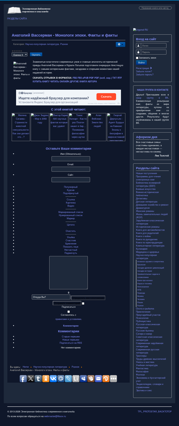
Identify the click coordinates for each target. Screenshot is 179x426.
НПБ (139, 289)
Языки (140, 302)
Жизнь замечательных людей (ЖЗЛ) (152, 216)
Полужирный (70, 186)
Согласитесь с (68, 314)
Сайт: (71, 174)
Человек (141, 299)
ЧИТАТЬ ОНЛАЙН (59, 81)
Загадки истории (144, 270)
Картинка (71, 202)
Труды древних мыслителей (151, 358)
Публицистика (143, 321)
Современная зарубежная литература (149, 345)
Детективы (141, 198)
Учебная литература (146, 365)
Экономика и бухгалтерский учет (150, 379)
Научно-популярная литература (146, 256)
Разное (140, 305)
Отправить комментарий (67, 303)
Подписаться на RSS (71, 342)
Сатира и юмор (144, 333)
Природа (141, 292)
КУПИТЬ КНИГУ (41, 81)
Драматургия (143, 207)
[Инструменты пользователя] (120, 44)
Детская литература (146, 201)
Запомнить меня (147, 57)
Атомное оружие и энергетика (150, 261)
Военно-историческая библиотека (147, 194)
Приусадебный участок (148, 314)
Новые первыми (70, 339)
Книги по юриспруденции (149, 242)
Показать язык (70, 246)
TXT (114, 77)
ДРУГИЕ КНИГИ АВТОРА (83, 81)
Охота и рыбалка (145, 308)
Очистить (71, 230)
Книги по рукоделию (146, 239)
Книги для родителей (147, 233)
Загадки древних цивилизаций (150, 267)
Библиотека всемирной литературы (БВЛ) (148, 184)
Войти (141, 62)
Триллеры (141, 355)
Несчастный (70, 249)
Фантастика (142, 368)
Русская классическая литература (148, 326)
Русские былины (145, 330)
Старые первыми (71, 336)
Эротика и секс (144, 390)
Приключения (143, 311)
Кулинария (141, 248)
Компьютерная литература (150, 245)
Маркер (71, 218)
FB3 (80, 77)
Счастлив (71, 240)
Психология (142, 318)
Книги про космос (145, 280)
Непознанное (143, 286)
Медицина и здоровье (147, 251)
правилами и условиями (68, 319)
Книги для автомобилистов (150, 229)
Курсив (70, 190)
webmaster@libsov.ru (55, 416)
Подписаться (69, 306)
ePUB (85, 77)
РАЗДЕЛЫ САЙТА (17, 18)
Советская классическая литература (149, 338)
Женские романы (145, 211)
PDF (91, 77)
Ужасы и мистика (145, 362)
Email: (70, 164)
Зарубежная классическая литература (150, 222)
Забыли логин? (144, 71)
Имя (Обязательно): (70, 153)
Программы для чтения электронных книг (148, 178)
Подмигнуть (71, 253)
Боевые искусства (145, 189)
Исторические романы (147, 226)
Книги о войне (143, 236)
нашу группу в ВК (152, 97)
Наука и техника (144, 283)
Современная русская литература (147, 351)
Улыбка (71, 237)
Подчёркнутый (70, 193)
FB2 (75, 77)
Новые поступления (146, 173)
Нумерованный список (71, 215)
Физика (140, 296)
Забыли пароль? (144, 74)
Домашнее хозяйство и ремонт (152, 204)
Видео (70, 205)
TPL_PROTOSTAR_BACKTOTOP (155, 411)
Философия (142, 371)
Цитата (70, 224)
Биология (141, 264)
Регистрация (143, 68)
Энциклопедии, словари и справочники (149, 385)
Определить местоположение (88, 297)
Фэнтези (140, 374)
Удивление (70, 243)
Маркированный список (70, 212)
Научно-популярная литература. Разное (46, 44)
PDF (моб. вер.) (103, 77)
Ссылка (71, 199)
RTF (119, 77)
